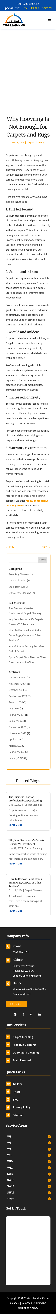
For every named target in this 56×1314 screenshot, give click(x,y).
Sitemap (18, 1115)
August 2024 (16, 702)
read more (16, 825)
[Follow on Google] (16, 1014)
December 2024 (17, 677)
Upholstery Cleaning (20, 593)
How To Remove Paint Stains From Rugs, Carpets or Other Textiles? (25, 635)
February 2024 (16, 714)
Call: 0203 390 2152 (28, 4)
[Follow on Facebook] (24, 1014)
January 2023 (16, 758)
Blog (16, 1099)
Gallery (17, 1084)
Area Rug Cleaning (19, 574)
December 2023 (17, 727)
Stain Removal (17, 586)
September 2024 (18, 696)
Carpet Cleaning (35, 142)
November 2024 (17, 683)
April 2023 (14, 739)
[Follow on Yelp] (32, 1014)
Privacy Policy (21, 1107)
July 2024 (14, 708)
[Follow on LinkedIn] (40, 1014)
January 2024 (16, 721)
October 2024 (16, 690)
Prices (16, 1092)
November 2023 (17, 733)
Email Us (17, 1003)
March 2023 (15, 745)
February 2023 (16, 752)
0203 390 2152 (21, 952)
